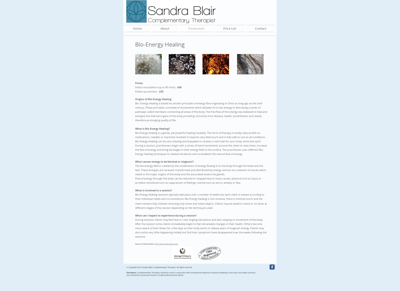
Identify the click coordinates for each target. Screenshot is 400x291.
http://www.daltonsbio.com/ (166, 244)
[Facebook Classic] (272, 267)
